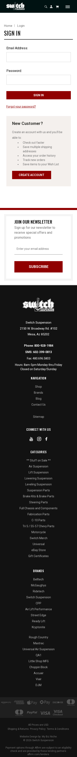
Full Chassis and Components (38, 508)
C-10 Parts (38, 520)
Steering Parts (38, 502)
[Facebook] (46, 440)
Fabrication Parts (38, 514)
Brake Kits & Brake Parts (38, 496)
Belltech (38, 579)
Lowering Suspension (38, 478)
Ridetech (38, 591)
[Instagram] (39, 440)
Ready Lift (38, 621)
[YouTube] (31, 440)
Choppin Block (38, 667)
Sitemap (38, 416)
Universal (39, 544)
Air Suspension (38, 466)
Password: (14, 71)
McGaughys (38, 585)
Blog (38, 398)
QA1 (38, 655)
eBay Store (38, 550)
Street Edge (38, 615)
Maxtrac (38, 643)
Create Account (31, 175)
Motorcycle (38, 532)
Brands (38, 392)
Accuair (39, 673)
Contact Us (38, 404)
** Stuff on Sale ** (38, 460)
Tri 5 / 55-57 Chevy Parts (38, 526)
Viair (38, 679)
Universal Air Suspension (39, 649)
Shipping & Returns (18, 729)
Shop (38, 386)
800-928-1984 (43, 345)
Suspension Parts (38, 490)
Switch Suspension (38, 597)
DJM (38, 685)
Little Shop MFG (39, 661)
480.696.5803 (41, 358)
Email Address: (17, 48)
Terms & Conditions (58, 729)
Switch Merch (38, 538)
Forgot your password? (21, 106)
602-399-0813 (42, 352)
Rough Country (38, 637)
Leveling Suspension (38, 484)
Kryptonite (38, 627)
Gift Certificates (38, 556)
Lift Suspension (39, 472)
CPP (38, 603)
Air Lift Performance (38, 609)
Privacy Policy (38, 729)
